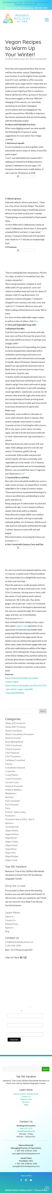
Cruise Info (10, 771)
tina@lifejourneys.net (26, 1131)
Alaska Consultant (13, 730)
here (22, 473)
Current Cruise (12, 782)
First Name (13, 1020)
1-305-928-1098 (13, 945)
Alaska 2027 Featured (15, 723)
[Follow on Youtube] (31, 1180)
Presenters (10, 815)
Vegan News (11, 849)
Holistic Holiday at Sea (15, 59)
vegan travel (21, 626)
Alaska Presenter (13, 738)
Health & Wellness (13, 789)
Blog (7, 931)
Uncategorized (40, 59)
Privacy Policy (41, 1190)
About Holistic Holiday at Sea (26, 1094)
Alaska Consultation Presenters (19, 734)
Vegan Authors (12, 834)
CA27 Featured (12, 752)
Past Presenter (12, 804)
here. (36, 321)
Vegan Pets (10, 852)
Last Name (12, 1030)
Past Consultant (12, 801)
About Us (9, 916)
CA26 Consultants (13, 745)
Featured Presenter (14, 786)
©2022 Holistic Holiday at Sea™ (19, 1190)
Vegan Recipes (11, 856)
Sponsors (9, 823)
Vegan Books (11, 838)
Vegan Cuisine (11, 841)
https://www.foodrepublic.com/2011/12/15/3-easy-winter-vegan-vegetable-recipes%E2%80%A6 (26, 689)
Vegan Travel (11, 860)
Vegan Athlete (11, 830)
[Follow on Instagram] (26, 1180)
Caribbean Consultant (15, 760)
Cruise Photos (11, 775)
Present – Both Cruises (15, 812)
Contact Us (10, 920)
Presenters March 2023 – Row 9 (19, 819)
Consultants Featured (15, 767)
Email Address (15, 1011)
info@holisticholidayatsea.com (19, 942)
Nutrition (9, 797)
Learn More (12, 912)
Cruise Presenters (13, 778)
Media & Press (11, 924)
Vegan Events (11, 845)
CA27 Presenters (13, 756)
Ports (7, 808)
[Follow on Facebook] (21, 1180)
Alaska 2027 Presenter (15, 727)
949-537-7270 (41, 8)
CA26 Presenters (13, 749)
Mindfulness (10, 793)
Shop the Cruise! (15, 886)
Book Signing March (14, 741)
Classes (8, 764)
